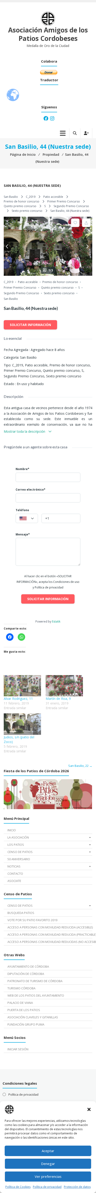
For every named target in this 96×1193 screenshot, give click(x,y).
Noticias (14, 866)
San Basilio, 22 (80, 766)
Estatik (56, 621)
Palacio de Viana (20, 1003)
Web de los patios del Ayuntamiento (35, 995)
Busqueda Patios (20, 913)
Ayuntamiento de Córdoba (28, 966)
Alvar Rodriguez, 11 (18, 698)
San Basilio (11, 197)
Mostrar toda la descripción (25, 431)
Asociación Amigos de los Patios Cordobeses (48, 34)
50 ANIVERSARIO (18, 859)
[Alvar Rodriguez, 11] (22, 685)
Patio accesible (53, 197)
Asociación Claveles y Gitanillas (32, 1017)
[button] (89, 1109)
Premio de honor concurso (21, 201)
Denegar (48, 1163)
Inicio (11, 830)
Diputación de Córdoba (25, 974)
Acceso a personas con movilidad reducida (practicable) (49, 934)
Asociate (14, 881)
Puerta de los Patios (23, 1010)
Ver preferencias (48, 1176)
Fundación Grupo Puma (25, 1024)
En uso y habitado (30, 384)
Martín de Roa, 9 (58, 698)
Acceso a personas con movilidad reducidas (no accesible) (49, 942)
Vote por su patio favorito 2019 (32, 920)
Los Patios (15, 845)
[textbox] (27, 518)
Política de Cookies (18, 1187)
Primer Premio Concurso (63, 201)
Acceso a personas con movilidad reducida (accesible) (49, 927)
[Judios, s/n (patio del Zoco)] (22, 724)
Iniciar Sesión (17, 1049)
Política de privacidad (47, 1187)
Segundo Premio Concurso (71, 206)
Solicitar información (30, 324)
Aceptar (48, 1150)
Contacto (15, 873)
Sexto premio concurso (27, 211)
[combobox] (27, 518)
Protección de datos (77, 1187)
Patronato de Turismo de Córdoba (34, 981)
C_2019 (30, 197)
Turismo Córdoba (21, 988)
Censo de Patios (20, 852)
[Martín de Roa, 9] (64, 685)
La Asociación (18, 837)
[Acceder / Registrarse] (86, 133)
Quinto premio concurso (20, 206)
